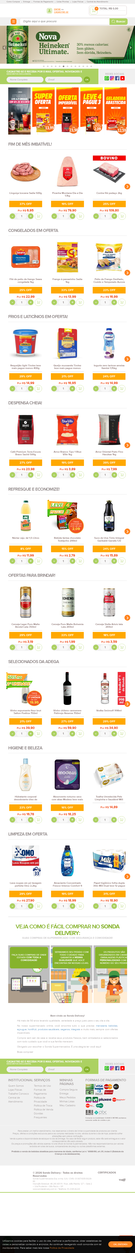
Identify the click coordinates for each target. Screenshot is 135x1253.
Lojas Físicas (15, 1089)
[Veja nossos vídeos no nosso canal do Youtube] (122, 1068)
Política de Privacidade (62, 1248)
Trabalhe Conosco (18, 1093)
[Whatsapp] (107, 78)
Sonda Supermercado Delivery (18, 10)
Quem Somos (16, 1085)
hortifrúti (32, 1029)
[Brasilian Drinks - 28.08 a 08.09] (19, 110)
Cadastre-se (61, 12)
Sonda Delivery (18, 1173)
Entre (57, 9)
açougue (22, 1029)
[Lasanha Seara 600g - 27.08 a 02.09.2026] (115, 110)
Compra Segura (68, 1089)
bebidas (112, 1025)
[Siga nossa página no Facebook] (117, 78)
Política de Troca (43, 1105)
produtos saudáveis (48, 1029)
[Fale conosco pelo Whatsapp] (107, 1068)
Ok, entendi (120, 1244)
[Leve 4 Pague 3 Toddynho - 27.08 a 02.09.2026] (91, 110)
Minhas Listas (67, 1101)
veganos (65, 1029)
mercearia (101, 1025)
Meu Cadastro (67, 1105)
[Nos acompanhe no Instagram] (112, 1068)
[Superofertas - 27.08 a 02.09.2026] (43, 110)
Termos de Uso (42, 1085)
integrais (75, 1029)
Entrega (64, 1093)
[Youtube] (122, 78)
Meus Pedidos (68, 1097)
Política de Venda (43, 1109)
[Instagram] (112, 78)
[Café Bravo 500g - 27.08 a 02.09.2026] (67, 110)
